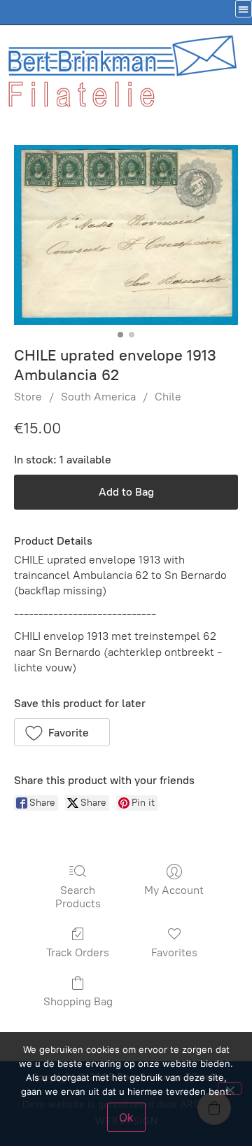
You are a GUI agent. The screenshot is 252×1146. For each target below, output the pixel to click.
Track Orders (77, 952)
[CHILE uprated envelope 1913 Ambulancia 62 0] (126, 235)
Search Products (78, 896)
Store (28, 396)
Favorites (174, 952)
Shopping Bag (78, 1001)
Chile (168, 396)
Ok (126, 1117)
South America (98, 396)
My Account (174, 890)
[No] (229, 1088)
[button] (62, 732)
